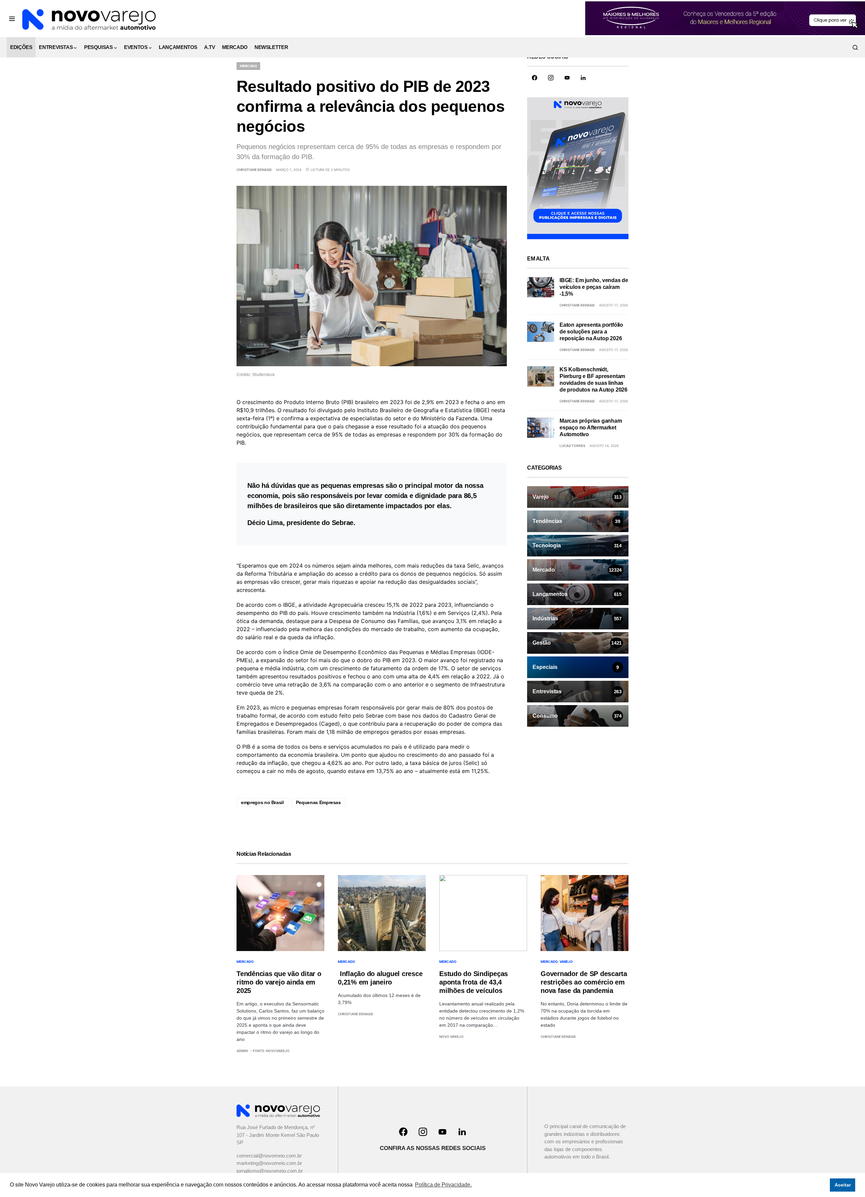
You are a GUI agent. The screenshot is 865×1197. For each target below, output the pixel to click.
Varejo (566, 961)
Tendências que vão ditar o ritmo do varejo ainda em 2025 (279, 982)
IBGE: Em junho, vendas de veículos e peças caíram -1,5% (594, 287)
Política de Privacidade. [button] (443, 1185)
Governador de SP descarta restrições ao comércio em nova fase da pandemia (584, 982)
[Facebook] (534, 77)
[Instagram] (550, 77)
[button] (12, 18)
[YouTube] (567, 77)
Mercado (248, 66)
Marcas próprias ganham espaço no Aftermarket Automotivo (591, 427)
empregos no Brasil (262, 802)
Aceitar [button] (843, 1185)
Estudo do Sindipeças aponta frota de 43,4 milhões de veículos (473, 982)
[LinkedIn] (583, 77)
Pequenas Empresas (318, 802)
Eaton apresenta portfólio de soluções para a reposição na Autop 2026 (591, 331)
